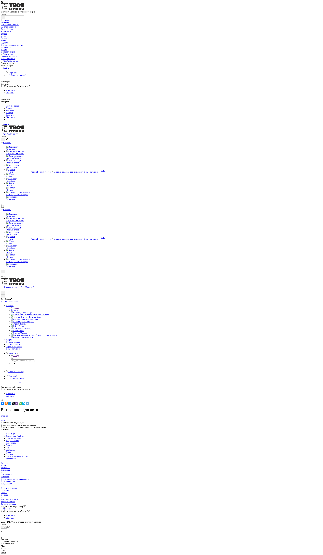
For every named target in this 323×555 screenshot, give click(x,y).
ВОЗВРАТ (5, 468)
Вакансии (5, 477)
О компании (6, 474)
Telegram (10, 93)
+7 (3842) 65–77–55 (10, 61)
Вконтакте (10, 90)
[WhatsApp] (20, 403)
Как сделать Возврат (10, 499)
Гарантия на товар (9, 488)
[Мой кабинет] (2, 275)
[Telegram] (27, 403)
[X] (13, 403)
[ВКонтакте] (2, 403)
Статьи (4, 493)
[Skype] (23, 403)
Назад (16, 308)
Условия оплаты (8, 502)
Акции (4, 465)
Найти (4, 527)
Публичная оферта (9, 481)
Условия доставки (8, 504)
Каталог (14, 310)
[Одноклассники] (6, 403)
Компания (5, 470)
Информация (6, 483)
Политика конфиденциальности (15, 479)
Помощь (4, 495)
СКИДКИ (5, 490)
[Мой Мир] (9, 403)
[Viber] (16, 403)
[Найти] (3, 17)
